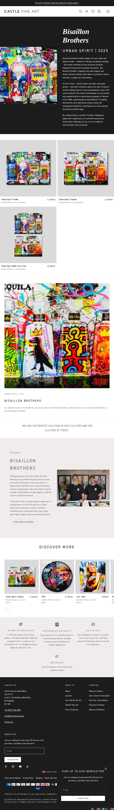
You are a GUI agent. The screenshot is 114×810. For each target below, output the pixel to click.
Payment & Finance (97, 705)
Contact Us (8, 722)
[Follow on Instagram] (13, 766)
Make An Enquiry (96, 691)
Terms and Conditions (12, 778)
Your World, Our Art (73, 700)
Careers (68, 695)
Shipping (39, 778)
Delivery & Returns (97, 709)
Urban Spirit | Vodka (9, 199)
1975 (43, 596)
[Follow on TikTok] (27, 766)
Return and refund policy (54, 778)
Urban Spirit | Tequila (68, 199)
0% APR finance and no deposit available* (57, 3)
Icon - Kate (81, 596)
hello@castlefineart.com (14, 716)
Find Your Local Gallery (98, 700)
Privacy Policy (28, 778)
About (67, 691)
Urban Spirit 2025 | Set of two (13, 266)
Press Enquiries (71, 709)
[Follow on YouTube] (20, 766)
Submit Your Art (71, 705)
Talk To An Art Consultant (99, 695)
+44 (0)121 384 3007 (12, 710)
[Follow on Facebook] (5, 766)
